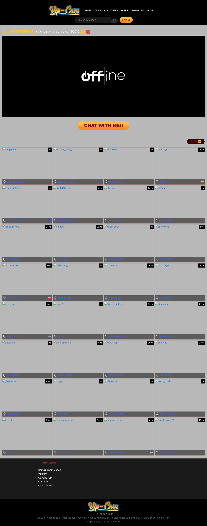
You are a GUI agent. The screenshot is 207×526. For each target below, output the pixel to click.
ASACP (103, 514)
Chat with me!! (103, 125)
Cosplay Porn (45, 477)
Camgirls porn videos (49, 469)
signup (126, 19)
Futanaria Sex (45, 485)
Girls (124, 10)
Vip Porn (42, 473)
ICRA (110, 514)
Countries (111, 10)
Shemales (137, 10)
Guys (150, 10)
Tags (97, 10)
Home (87, 10)
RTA (96, 514)
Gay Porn (43, 481)
